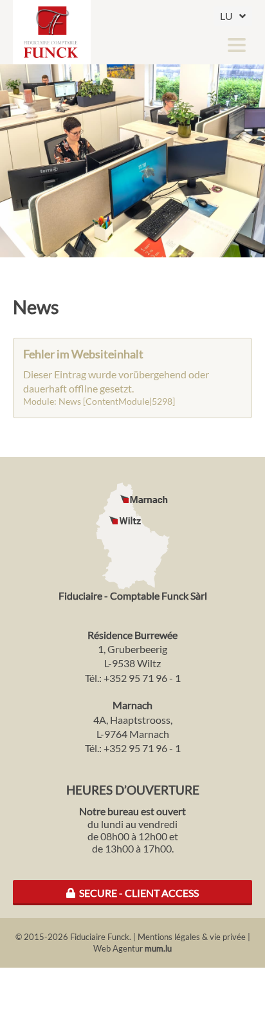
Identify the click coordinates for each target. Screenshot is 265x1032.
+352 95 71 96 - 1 (142, 678)
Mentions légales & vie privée (192, 937)
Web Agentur (118, 948)
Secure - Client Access (137, 893)
